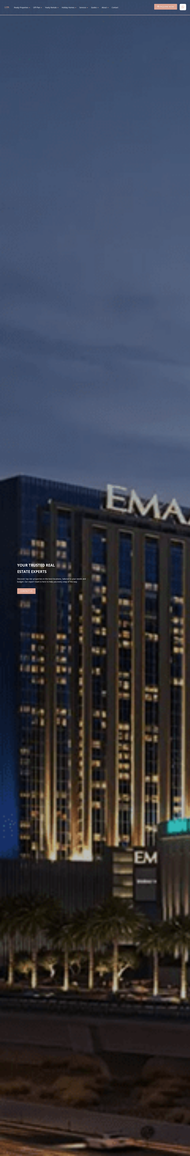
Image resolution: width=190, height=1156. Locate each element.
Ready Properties (21, 7)
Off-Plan (36, 7)
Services (82, 7)
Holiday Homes (68, 7)
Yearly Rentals (51, 7)
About (104, 7)
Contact (115, 7)
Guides (94, 7)
